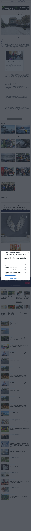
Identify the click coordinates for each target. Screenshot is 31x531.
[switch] (25, 264)
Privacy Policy (19, 278)
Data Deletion (11, 278)
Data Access (15, 278)
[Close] (28, 252)
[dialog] (15, 265)
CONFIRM (10, 275)
